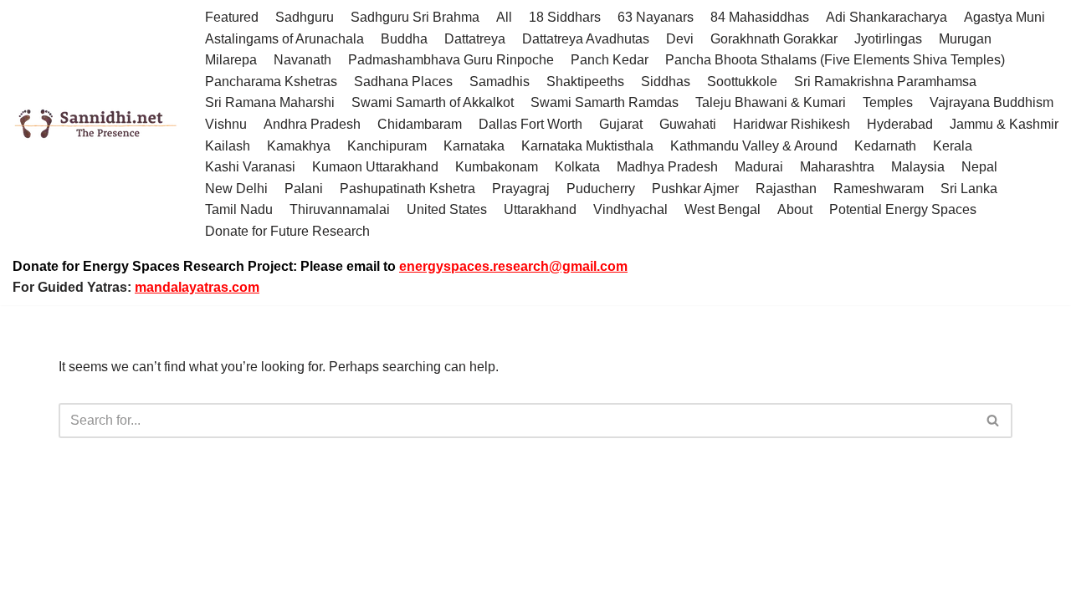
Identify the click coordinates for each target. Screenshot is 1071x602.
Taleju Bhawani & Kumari (770, 102)
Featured (232, 17)
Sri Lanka (968, 188)
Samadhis (499, 81)
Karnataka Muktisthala (587, 146)
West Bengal (722, 209)
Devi (680, 39)
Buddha (404, 39)
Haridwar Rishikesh (791, 124)
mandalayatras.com (197, 287)
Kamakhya (299, 146)
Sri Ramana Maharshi (270, 102)
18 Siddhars (565, 17)
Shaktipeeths (585, 81)
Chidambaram (419, 124)
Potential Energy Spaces (902, 209)
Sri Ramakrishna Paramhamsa (885, 81)
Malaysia (918, 167)
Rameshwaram (878, 188)
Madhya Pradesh (667, 167)
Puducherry (600, 188)
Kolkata (577, 167)
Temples (888, 102)
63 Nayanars (655, 17)
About (794, 209)
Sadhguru (304, 17)
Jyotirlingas (888, 39)
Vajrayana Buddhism (991, 102)
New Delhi (236, 188)
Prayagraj (521, 188)
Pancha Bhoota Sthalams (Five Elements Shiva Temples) (835, 60)
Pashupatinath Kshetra (407, 188)
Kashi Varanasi (250, 167)
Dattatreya (474, 39)
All (504, 17)
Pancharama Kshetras (271, 81)
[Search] (993, 420)
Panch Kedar (609, 60)
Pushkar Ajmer (695, 188)
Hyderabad (900, 124)
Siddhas (665, 81)
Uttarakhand (540, 209)
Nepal (979, 167)
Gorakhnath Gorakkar (774, 39)
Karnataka (474, 146)
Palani (303, 188)
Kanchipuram (387, 146)
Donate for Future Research (287, 231)
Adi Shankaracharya (886, 17)
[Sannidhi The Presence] (96, 124)
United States (447, 209)
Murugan (965, 39)
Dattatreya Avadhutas (585, 39)
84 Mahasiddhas (759, 17)
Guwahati (687, 124)
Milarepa (231, 60)
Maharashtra (837, 167)
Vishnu (226, 124)
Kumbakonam (496, 167)
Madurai (759, 167)
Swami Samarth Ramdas (604, 102)
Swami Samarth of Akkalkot (432, 102)
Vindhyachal (630, 209)
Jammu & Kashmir (1004, 124)
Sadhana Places (403, 81)
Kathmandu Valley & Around (754, 146)
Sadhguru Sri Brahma (415, 17)
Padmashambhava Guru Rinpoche (451, 60)
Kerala (952, 146)
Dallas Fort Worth (530, 124)
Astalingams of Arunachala (284, 39)
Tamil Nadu (239, 209)
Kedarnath (885, 146)
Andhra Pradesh (312, 124)
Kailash (227, 146)
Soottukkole (742, 81)
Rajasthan (786, 188)
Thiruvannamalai (340, 209)
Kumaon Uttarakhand (375, 167)
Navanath (302, 60)
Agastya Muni (1004, 17)
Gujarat (621, 124)
